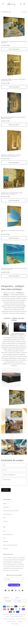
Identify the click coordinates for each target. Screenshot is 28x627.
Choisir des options (14, 49)
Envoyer (6, 490)
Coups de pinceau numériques (10, 510)
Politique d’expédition (11, 621)
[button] (3, 4)
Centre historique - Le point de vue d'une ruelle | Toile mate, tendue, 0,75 (14, 42)
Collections (6, 507)
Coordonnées (20, 621)
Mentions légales (14, 623)
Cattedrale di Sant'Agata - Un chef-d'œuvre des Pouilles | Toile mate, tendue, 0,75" (13, 80)
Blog (4, 517)
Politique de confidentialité (9, 618)
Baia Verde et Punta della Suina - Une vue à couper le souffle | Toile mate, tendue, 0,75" (14, 269)
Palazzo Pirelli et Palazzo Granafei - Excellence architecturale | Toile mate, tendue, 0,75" (11, 155)
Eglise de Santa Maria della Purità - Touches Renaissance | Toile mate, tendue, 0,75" (13, 118)
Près (4, 531)
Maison (5, 503)
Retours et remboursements (10, 545)
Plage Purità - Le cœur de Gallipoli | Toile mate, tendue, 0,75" (13, 231)
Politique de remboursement (16, 616)
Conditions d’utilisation (21, 618)
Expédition (5, 541)
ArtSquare (8, 614)
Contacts (5, 521)
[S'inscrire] (21, 579)
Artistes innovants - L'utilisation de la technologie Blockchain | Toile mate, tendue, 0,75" (11, 193)
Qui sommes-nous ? (8, 514)
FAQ (4, 538)
